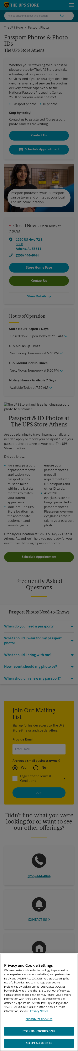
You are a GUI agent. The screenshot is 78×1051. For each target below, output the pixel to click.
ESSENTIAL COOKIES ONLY (39, 1031)
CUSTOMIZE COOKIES (39, 1019)
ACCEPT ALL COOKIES (39, 1043)
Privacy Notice (39, 1011)
